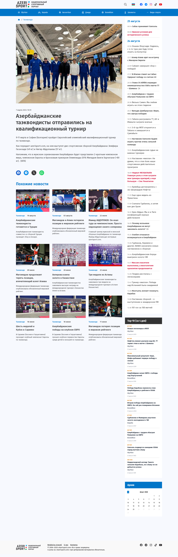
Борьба (45, 12)
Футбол (24, 12)
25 (133, 509)
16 (159, 503)
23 (159, 506)
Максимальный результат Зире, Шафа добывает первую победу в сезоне (141, 358)
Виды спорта (155, 12)
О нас (66, 545)
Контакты (73, 545)
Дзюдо (88, 12)
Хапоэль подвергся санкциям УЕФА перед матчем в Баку (142, 448)
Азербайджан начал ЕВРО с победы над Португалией (142, 374)
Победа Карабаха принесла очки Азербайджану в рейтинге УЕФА (141, 389)
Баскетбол (66, 12)
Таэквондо (28, 19)
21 (149, 506)
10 (128, 503)
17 (128, 506)
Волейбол (109, 12)
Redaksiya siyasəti (54, 545)
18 (133, 506)
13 (143, 503)
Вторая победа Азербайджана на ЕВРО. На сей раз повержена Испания (143, 404)
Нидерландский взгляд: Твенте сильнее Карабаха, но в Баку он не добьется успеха (142, 464)
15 (154, 503)
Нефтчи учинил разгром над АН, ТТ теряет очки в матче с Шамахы (142, 342)
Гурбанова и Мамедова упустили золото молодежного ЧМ (141, 419)
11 (133, 503)
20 (143, 506)
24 (128, 509)
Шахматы (131, 12)
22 (154, 506)
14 (149, 503)
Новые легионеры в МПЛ (138, 328)
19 (138, 506)
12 (138, 503)
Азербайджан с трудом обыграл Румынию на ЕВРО (141, 433)
